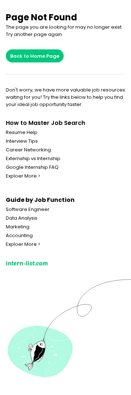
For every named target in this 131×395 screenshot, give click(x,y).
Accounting (19, 236)
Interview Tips (22, 141)
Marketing (17, 227)
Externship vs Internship (33, 159)
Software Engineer (27, 209)
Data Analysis (21, 218)
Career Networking (28, 150)
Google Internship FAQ (32, 167)
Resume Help (21, 132)
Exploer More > (23, 176)
